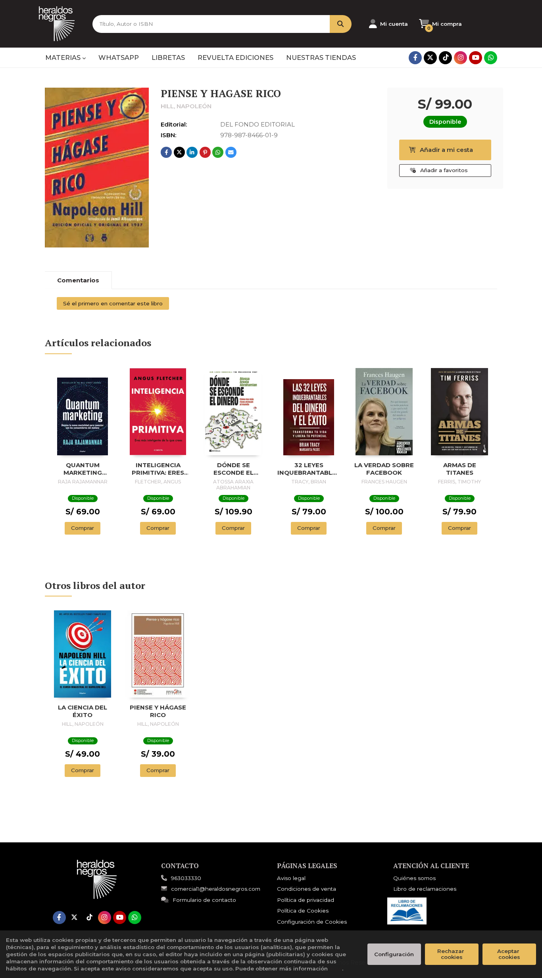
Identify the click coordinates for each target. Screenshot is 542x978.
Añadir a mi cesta (446, 149)
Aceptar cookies (509, 954)
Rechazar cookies (451, 954)
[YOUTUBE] (475, 57)
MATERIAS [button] (63, 57)
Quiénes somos (414, 878)
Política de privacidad (305, 900)
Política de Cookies (303, 910)
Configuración (394, 954)
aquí (335, 968)
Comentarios (78, 280)
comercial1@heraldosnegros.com (215, 889)
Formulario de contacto (204, 900)
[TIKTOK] (445, 57)
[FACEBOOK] (415, 57)
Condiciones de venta (306, 889)
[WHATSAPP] (490, 57)
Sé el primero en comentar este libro (113, 303)
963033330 (186, 878)
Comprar (82, 528)
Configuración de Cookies (312, 922)
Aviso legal (291, 878)
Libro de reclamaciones (424, 889)
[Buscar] (341, 24)
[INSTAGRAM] (460, 57)
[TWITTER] (430, 57)
